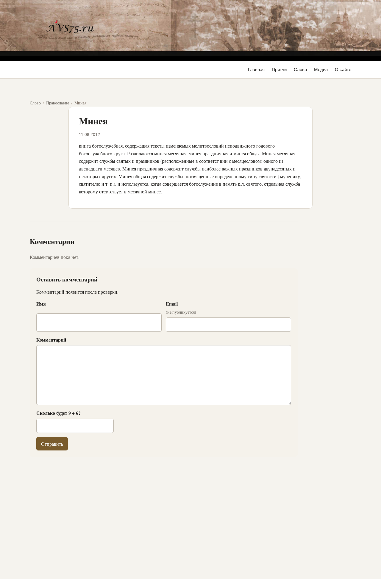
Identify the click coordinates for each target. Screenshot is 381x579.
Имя (41, 303)
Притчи (279, 69)
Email (181, 307)
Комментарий (51, 339)
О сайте (343, 69)
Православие (57, 103)
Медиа (321, 69)
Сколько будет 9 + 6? (58, 412)
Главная (256, 69)
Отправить (52, 444)
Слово (300, 69)
